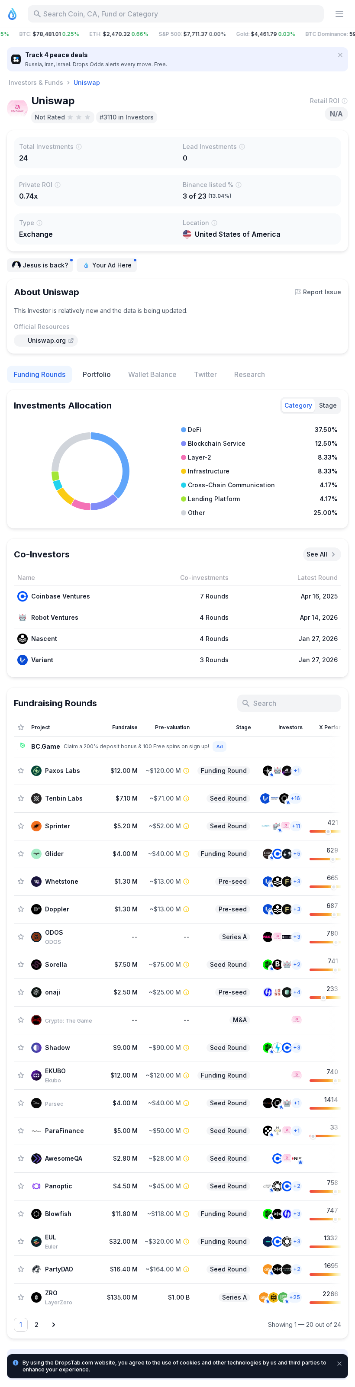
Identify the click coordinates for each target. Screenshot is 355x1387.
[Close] (340, 54)
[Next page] (54, 1325)
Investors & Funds (36, 82)
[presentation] (46, 341)
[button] (177, 34)
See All (317, 554)
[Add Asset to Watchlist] (21, 770)
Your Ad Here (112, 265)
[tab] (298, 405)
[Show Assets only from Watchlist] (21, 727)
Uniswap (87, 82)
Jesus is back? (45, 265)
